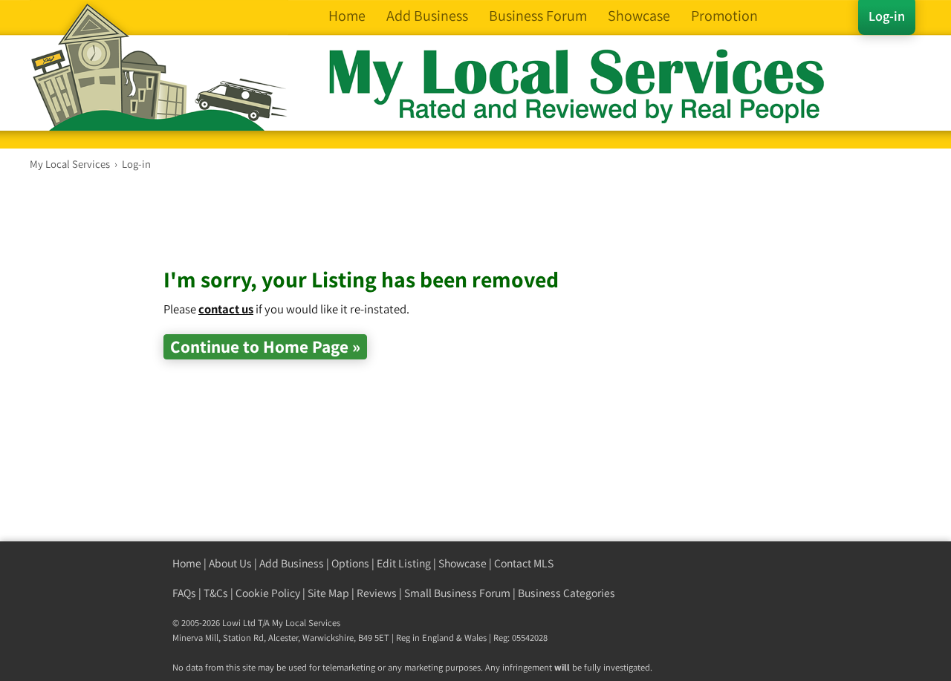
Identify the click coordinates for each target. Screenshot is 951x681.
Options (350, 563)
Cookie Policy (268, 593)
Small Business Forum (457, 593)
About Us (230, 563)
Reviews (377, 593)
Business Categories (566, 593)
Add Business (291, 563)
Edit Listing (404, 563)
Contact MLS (524, 563)
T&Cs (216, 593)
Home (186, 563)
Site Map (328, 593)
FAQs (184, 593)
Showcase (462, 563)
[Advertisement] (433, 230)
